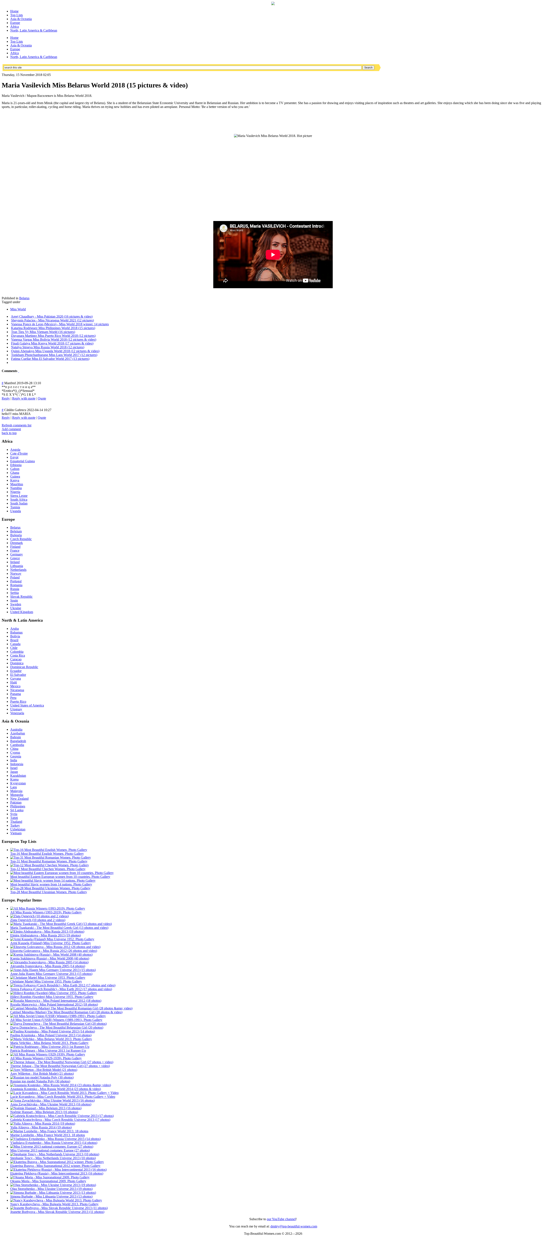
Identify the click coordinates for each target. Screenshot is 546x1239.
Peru (13, 697)
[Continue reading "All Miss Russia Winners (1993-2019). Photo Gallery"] (47, 908)
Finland (15, 546)
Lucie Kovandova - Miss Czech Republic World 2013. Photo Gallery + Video (62, 1096)
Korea (14, 779)
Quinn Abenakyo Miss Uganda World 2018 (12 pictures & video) (55, 351)
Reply (6, 398)
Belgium (16, 531)
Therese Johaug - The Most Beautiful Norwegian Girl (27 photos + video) (60, 1066)
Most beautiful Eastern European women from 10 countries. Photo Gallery (60, 876)
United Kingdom (21, 612)
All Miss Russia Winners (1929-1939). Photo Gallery (46, 1058)
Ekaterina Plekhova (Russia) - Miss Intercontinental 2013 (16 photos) (56, 1173)
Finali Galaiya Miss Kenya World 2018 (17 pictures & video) (52, 343)
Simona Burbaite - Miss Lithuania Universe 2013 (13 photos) (51, 1196)
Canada (15, 644)
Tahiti (14, 818)
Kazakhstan (18, 775)
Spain (14, 600)
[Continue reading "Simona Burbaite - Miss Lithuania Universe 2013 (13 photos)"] (53, 1192)
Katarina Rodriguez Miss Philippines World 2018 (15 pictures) (53, 328)
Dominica (16, 663)
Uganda (15, 511)
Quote (42, 398)
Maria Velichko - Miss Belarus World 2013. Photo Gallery (49, 1043)
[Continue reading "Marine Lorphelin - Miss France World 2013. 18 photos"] (49, 1131)
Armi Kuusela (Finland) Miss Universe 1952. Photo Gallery (50, 943)
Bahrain (15, 737)
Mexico (15, 686)
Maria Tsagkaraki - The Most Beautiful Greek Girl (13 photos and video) (59, 927)
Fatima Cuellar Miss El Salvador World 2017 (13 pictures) (50, 359)
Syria (13, 814)
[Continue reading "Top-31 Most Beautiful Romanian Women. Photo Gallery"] (50, 857)
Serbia (14, 593)
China (14, 748)
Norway (15, 573)
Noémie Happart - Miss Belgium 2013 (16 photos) (44, 1112)
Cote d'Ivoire (19, 453)
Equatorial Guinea (22, 461)
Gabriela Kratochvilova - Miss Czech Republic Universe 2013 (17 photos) (60, 1119)
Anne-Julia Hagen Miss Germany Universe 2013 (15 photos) (51, 974)
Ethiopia (16, 465)
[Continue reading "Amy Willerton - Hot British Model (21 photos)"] (43, 1070)
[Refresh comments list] (18, 371)
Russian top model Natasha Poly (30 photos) (40, 1081)
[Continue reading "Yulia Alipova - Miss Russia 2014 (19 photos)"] (42, 1123)
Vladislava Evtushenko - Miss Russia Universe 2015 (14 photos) (53, 1142)
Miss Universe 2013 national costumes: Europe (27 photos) (50, 1150)
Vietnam (16, 833)
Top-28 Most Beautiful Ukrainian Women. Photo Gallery (48, 892)
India (13, 760)
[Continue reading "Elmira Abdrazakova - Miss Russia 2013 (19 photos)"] (47, 931)
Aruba (14, 628)
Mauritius (16, 484)
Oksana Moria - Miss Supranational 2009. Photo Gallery (48, 1181)
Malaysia (16, 791)
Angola (15, 449)
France (14, 550)
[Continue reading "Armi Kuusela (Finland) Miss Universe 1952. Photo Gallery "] (52, 939)
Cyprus (15, 752)
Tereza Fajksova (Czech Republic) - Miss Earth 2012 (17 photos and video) (61, 989)
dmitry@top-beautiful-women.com (293, 1226)
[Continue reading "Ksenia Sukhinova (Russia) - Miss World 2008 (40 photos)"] (51, 954)
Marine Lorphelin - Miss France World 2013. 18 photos (47, 1135)
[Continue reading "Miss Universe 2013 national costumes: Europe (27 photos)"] (51, 1146)
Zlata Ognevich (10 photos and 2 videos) (37, 920)
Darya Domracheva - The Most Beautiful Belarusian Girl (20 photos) (56, 1027)
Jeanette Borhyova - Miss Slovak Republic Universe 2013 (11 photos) (57, 1212)
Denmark (16, 543)
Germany (16, 554)
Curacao (16, 659)
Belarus (24, 298)
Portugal (16, 581)
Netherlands (18, 570)
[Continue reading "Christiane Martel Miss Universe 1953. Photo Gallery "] (47, 977)
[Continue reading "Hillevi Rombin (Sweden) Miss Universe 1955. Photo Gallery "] (53, 993)
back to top (9, 433)
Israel (13, 768)
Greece (15, 558)
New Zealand (19, 798)
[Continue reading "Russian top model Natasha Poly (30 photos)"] (42, 1077)
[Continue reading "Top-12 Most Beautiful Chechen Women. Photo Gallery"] (49, 865)
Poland (15, 577)
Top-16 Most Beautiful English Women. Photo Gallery (47, 853)
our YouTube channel (281, 1219)
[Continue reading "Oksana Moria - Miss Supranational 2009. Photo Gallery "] (50, 1177)
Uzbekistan (17, 829)
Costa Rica (17, 655)
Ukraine (15, 608)
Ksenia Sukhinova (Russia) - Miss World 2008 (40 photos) (49, 958)
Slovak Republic (21, 596)
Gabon (14, 469)
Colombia (16, 651)
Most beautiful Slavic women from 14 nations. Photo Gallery (51, 884)
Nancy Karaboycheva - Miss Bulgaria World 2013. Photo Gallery (54, 1204)
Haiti (13, 682)
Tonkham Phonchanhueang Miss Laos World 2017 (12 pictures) (54, 355)
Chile (13, 648)
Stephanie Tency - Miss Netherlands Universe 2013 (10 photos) (53, 1158)
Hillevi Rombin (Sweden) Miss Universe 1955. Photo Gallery (51, 997)
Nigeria (15, 492)
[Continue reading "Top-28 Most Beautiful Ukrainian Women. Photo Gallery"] (50, 888)
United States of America (27, 705)
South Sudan (19, 503)
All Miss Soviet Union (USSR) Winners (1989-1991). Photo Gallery (56, 1020)
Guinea (15, 476)
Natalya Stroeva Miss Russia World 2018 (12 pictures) (47, 347)
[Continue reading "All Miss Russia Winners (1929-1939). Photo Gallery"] (47, 1054)
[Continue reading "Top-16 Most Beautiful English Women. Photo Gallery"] (48, 850)
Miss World (18, 309)
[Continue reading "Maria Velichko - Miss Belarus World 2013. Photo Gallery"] (51, 1039)
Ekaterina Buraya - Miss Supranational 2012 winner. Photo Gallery (55, 1166)
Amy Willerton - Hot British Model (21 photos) (42, 1073)
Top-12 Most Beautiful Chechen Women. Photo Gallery (48, 869)
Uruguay (16, 709)
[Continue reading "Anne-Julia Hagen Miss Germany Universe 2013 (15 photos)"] (53, 970)
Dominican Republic (24, 667)
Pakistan (16, 802)
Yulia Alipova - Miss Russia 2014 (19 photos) (41, 1127)
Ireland (15, 562)
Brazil (14, 640)
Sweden (15, 604)
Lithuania (16, 566)
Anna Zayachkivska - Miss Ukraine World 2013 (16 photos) (50, 1104)
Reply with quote (23, 398)
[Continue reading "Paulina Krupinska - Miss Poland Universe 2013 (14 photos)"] (52, 1031)
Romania (16, 585)
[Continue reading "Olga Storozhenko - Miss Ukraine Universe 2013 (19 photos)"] (53, 1185)
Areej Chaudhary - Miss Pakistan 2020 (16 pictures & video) (52, 316)
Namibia (16, 488)
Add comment (11, 429)
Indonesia (16, 764)
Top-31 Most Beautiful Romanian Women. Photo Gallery (48, 861)
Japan (14, 772)
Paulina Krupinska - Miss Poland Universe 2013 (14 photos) (50, 1035)
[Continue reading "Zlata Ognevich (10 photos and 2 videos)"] (39, 916)
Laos (13, 787)
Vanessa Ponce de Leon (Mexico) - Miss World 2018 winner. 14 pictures (60, 324)
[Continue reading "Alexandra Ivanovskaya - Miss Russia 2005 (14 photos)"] (49, 962)
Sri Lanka (16, 810)
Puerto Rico (18, 701)
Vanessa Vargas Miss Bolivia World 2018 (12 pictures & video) (53, 339)
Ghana (14, 472)
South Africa (18, 499)
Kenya (14, 480)
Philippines (17, 806)
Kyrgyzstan (18, 783)
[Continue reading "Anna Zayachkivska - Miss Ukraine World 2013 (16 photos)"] (52, 1100)
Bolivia (15, 636)
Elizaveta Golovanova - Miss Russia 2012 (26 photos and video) (53, 951)
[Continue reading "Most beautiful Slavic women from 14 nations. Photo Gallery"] (53, 880)
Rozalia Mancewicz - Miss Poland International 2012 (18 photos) (54, 1004)
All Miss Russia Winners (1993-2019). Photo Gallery (46, 912)
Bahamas (16, 632)
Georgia (15, 756)
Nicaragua (17, 690)
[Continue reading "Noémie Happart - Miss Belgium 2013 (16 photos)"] (45, 1108)
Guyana (15, 678)
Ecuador (16, 671)
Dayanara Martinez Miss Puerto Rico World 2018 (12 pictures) (53, 335)
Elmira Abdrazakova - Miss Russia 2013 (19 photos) (45, 935)
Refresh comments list (16, 425)
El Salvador (18, 674)
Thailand (16, 821)
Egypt (14, 457)
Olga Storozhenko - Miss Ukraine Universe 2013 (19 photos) (51, 1189)
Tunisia (15, 507)
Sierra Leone (19, 495)
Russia (14, 589)
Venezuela (17, 713)
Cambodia (17, 745)
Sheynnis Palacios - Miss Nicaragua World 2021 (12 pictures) (52, 320)
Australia (16, 729)
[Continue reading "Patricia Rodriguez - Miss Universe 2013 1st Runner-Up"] (49, 1046)
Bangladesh (18, 741)
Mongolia (16, 795)
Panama (15, 694)
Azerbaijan (17, 733)
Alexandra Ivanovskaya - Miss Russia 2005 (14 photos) (47, 966)
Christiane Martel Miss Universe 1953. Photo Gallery (46, 981)
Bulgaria (16, 535)
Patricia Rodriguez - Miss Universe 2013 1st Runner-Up (48, 1050)
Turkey (15, 825)
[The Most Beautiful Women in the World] (273, 4)
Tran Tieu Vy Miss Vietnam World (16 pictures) (43, 332)
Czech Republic (21, 539)
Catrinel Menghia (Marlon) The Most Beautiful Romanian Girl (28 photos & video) (66, 1012)
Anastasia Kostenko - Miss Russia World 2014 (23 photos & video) (55, 1089)
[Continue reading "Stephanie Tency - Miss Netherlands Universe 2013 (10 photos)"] (54, 1154)
